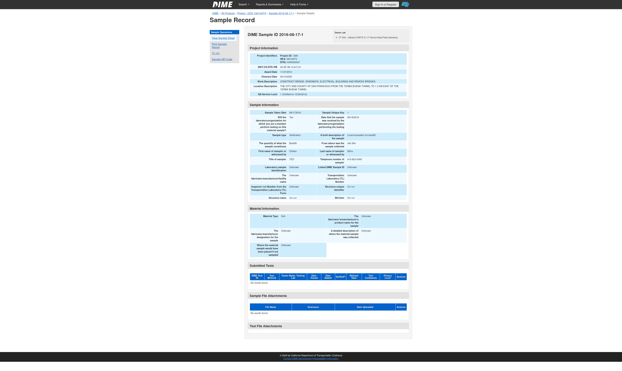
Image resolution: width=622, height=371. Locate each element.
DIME (215, 13)
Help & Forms (298, 4)
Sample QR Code (222, 59)
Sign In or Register (385, 4)
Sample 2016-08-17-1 (281, 13)
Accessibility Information (326, 358)
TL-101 (216, 53)
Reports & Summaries (269, 4)
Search (243, 4)
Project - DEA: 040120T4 (251, 13)
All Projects (228, 13)
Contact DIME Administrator (297, 358)
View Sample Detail (223, 38)
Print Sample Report (219, 45)
